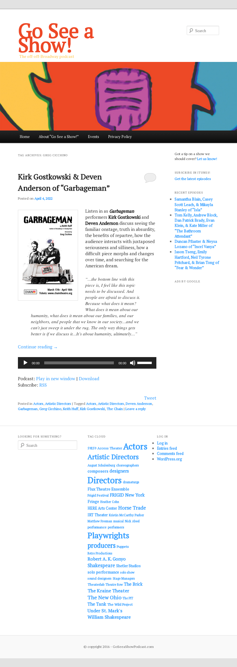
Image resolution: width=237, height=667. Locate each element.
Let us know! (207, 159)
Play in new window (55, 378)
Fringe (93, 501)
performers (116, 527)
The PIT (128, 598)
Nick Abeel (132, 521)
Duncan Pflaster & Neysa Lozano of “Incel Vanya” (196, 244)
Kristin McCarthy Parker (126, 515)
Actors (38, 403)
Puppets (123, 546)
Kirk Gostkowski (92, 409)
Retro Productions (100, 553)
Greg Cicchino (50, 409)
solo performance (103, 572)
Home (25, 136)
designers (119, 471)
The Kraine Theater (108, 590)
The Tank (97, 604)
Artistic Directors (58, 403)
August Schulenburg (101, 465)
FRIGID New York (127, 495)
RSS (43, 385)
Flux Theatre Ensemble (108, 489)
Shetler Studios (128, 565)
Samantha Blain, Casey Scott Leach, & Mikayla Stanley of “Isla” (194, 204)
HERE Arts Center (102, 508)
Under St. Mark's (105, 610)
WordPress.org (169, 459)
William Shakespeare (109, 617)
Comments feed (170, 453)
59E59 (92, 448)
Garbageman (28, 409)
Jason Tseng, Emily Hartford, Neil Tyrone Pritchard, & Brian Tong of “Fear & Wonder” (197, 259)
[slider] (145, 362)
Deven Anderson (139, 403)
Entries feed (167, 448)
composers (98, 471)
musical (118, 521)
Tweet (150, 398)
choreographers (127, 465)
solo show (127, 572)
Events (93, 136)
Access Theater (109, 448)
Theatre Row (114, 585)
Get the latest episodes (193, 179)
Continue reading (38, 347)
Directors (105, 480)
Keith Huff (70, 409)
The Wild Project (120, 604)
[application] (87, 363)
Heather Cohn (109, 502)
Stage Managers (124, 578)
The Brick (133, 584)
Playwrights (108, 535)
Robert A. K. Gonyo (107, 559)
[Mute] (133, 363)
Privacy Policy (120, 136)
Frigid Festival (98, 495)
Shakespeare (101, 565)
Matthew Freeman (100, 521)
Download (89, 378)
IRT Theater (98, 514)
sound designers (100, 578)
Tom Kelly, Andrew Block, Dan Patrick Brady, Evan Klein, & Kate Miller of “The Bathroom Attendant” (196, 225)
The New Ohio (104, 597)
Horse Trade (132, 507)
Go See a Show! (56, 37)
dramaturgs (131, 482)
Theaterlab (96, 584)
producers (102, 545)
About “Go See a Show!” (59, 136)
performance (97, 527)
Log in (162, 443)
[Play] (25, 363)
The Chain (115, 409)
